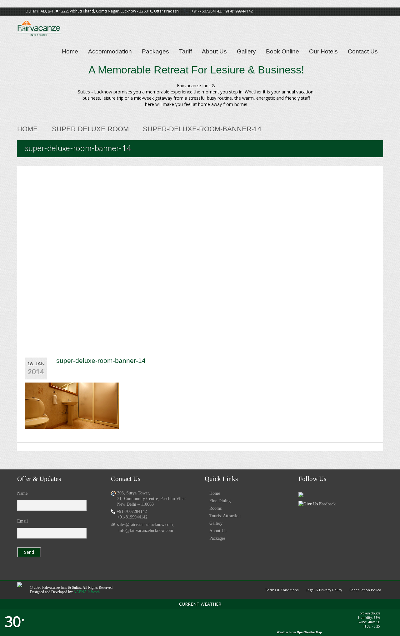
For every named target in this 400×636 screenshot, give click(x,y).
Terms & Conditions (281, 590)
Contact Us (363, 51)
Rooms (215, 508)
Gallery (246, 51)
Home (70, 51)
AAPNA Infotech (86, 592)
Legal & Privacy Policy (324, 590)
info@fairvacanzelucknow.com (145, 530)
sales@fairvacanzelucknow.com (145, 524)
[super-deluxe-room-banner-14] (72, 405)
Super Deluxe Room (90, 129)
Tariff (185, 51)
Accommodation (110, 51)
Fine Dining (220, 500)
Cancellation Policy (365, 590)
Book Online (282, 51)
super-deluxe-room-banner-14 (101, 360)
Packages (155, 51)
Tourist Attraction (225, 515)
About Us (214, 51)
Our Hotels (323, 51)
